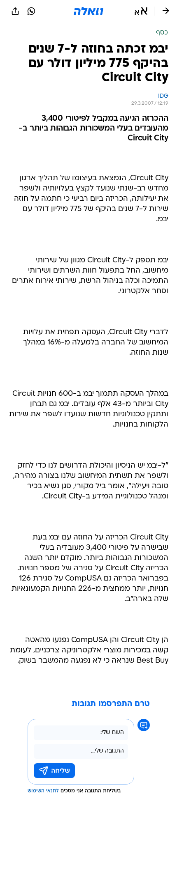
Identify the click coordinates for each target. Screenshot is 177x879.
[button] (141, 11)
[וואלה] (88, 11)
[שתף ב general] (15, 11)
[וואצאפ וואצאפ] (31, 11)
